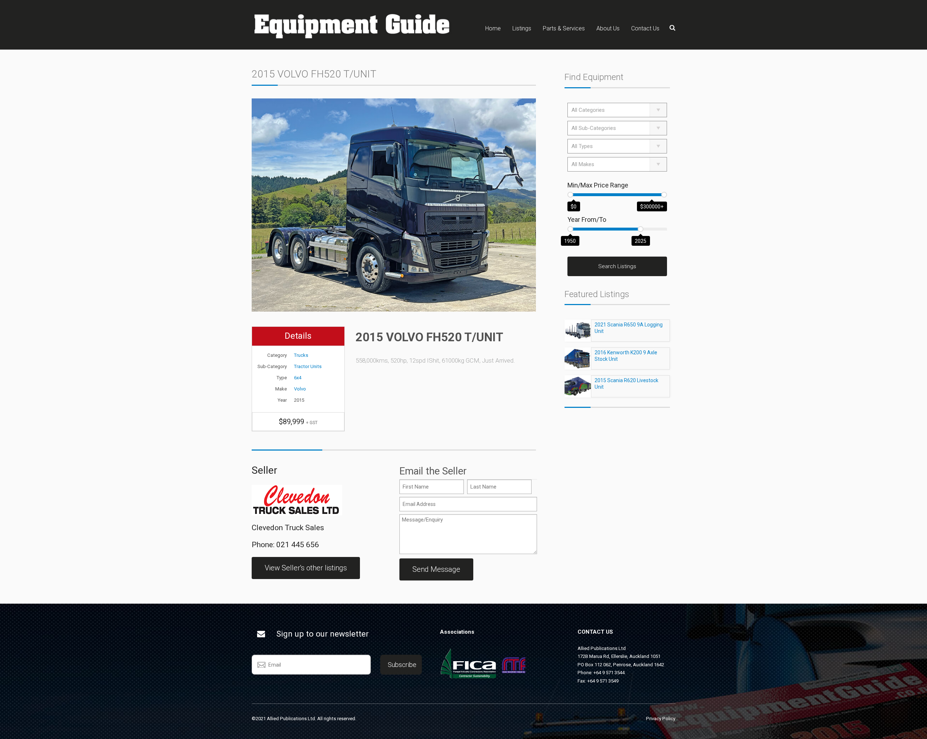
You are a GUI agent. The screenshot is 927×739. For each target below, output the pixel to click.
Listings (521, 28)
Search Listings (617, 266)
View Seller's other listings (306, 567)
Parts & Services (564, 28)
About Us (608, 28)
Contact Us (645, 28)
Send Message (436, 569)
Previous (249, 311)
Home (493, 28)
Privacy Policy (660, 718)
